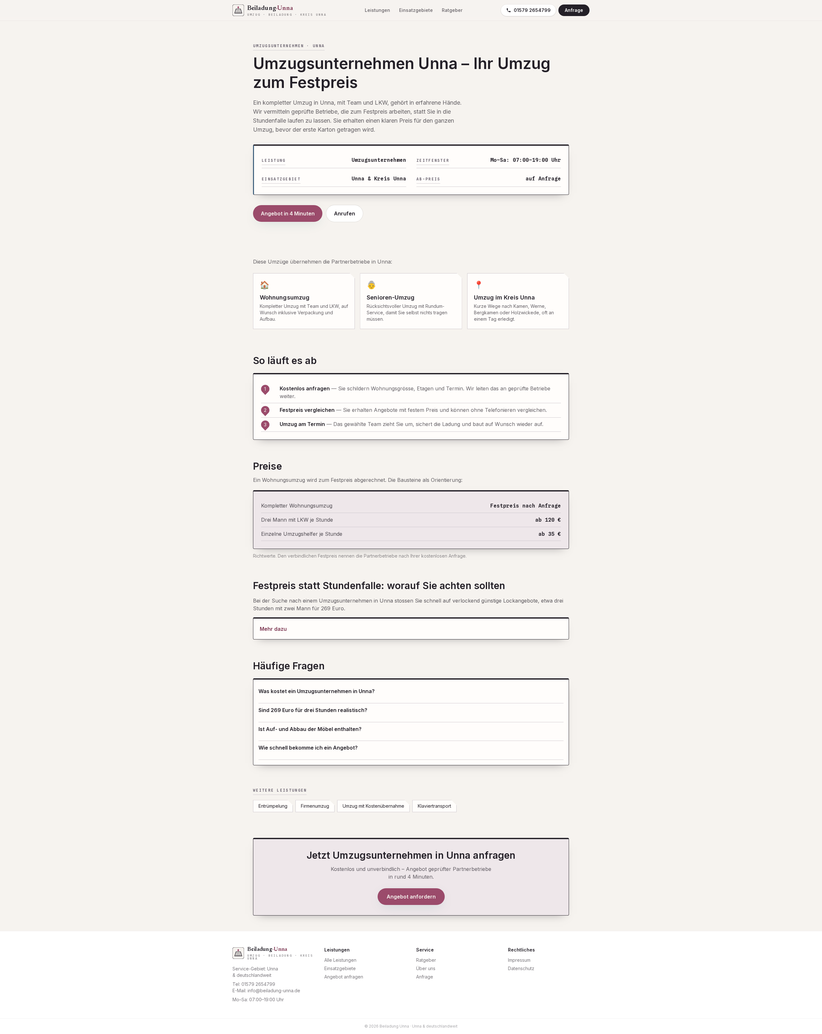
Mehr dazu (273, 629)
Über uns (425, 968)
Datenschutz (521, 968)
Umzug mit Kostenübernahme (373, 806)
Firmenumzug (315, 806)
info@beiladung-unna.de (274, 990)
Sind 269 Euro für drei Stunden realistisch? (312, 710)
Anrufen (344, 213)
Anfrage (574, 10)
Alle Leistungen (340, 960)
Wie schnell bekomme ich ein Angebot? (308, 747)
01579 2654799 (532, 10)
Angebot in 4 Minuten (288, 213)
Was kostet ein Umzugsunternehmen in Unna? (316, 691)
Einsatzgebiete (416, 10)
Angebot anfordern (411, 896)
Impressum (519, 960)
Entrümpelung (272, 806)
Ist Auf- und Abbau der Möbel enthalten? (310, 729)
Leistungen (377, 10)
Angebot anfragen (343, 976)
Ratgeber (452, 10)
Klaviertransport (434, 806)
